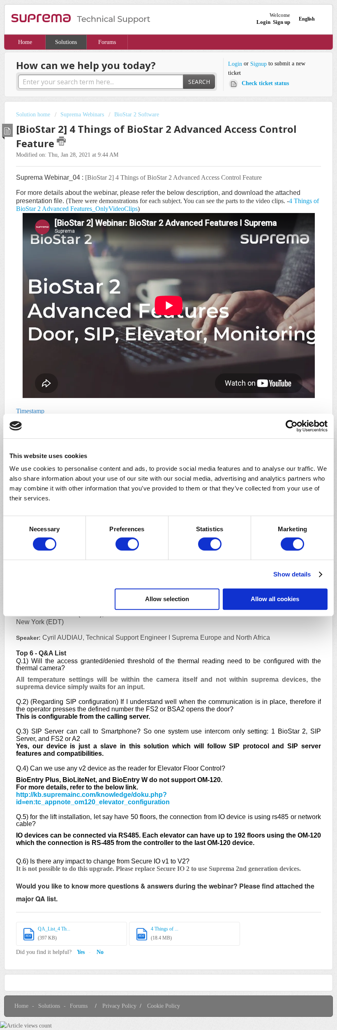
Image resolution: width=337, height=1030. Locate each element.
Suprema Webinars (82, 114)
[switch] (127, 544)
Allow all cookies (275, 598)
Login (235, 64)
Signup (258, 64)
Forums (107, 42)
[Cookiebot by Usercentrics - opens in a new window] (292, 426)
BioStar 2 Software (136, 114)
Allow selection (167, 598)
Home (25, 42)
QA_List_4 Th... (54, 929)
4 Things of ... (164, 929)
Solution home (34, 114)
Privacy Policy (119, 1006)
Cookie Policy (163, 1006)
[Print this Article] (61, 141)
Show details (292, 574)
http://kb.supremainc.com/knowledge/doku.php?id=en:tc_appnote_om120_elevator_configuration (93, 798)
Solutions (66, 42)
